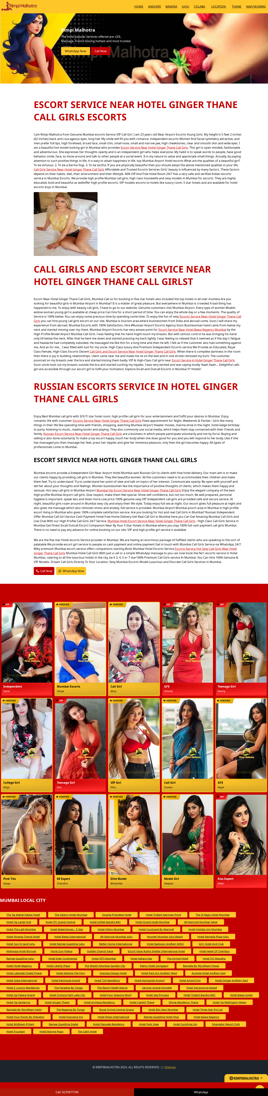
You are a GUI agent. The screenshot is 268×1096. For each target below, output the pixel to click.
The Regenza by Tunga (70, 1009)
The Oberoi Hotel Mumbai (71, 914)
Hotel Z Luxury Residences (23, 987)
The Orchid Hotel (177, 958)
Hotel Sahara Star (141, 958)
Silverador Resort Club (226, 1024)
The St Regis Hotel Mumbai (213, 914)
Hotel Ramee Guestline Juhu (67, 944)
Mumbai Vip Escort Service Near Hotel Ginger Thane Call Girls (138, 490)
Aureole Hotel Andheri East (209, 973)
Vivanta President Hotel (116, 914)
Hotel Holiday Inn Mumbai (205, 929)
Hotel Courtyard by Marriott (156, 929)
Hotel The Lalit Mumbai (21, 929)
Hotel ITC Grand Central (60, 922)
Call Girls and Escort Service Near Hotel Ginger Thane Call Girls (133, 352)
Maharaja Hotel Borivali (21, 951)
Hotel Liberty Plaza (58, 966)
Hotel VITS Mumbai (104, 958)
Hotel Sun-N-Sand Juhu (20, 944)
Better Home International (115, 944)
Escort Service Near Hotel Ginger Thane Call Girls (154, 148)
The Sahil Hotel (87, 1031)
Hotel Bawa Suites (241, 995)
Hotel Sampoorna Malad (201, 987)
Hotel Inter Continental (62, 958)
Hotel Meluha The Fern (70, 973)
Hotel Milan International (113, 1017)
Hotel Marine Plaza (51, 1031)
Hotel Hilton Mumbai (111, 929)
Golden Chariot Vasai (100, 951)
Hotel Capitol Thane (142, 1002)
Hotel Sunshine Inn (185, 1024)
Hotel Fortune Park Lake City (67, 995)
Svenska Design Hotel (113, 973)
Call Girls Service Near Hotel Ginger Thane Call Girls (69, 169)
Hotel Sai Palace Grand (20, 995)
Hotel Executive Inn (71, 1017)
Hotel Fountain (15, 1031)
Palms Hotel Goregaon (154, 966)
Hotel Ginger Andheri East (231, 980)
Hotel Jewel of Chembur (214, 951)
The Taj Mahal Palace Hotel (23, 914)
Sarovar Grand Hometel (157, 987)
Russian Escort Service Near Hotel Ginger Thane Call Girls (82, 434)
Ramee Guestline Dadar (63, 1024)
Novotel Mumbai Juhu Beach (165, 936)
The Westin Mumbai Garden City (105, 966)
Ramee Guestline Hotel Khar (161, 1017)
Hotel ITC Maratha (214, 958)
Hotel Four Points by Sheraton (25, 1017)
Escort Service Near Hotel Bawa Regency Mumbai (192, 330)
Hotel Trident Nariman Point (163, 914)
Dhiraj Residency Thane (183, 1002)
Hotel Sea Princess (157, 995)
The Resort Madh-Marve (112, 987)
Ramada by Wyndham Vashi (24, 1009)
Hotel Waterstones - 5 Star (66, 929)
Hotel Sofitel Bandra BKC (105, 922)
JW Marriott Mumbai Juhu (116, 936)
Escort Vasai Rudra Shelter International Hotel (156, 951)
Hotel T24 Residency (107, 980)
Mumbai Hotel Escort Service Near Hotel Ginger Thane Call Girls (151, 521)
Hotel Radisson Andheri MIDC (165, 944)
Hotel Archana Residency (99, 1002)
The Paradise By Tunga (68, 987)
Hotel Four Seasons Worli (115, 995)
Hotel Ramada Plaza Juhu (213, 936)
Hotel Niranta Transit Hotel (23, 936)
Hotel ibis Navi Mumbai (163, 1009)
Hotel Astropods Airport (150, 980)
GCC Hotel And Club (211, 944)
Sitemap (170, 1067)
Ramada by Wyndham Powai (201, 966)
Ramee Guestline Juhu (20, 958)
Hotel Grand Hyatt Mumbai (152, 922)
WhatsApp (201, 1092)
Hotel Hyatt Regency (19, 966)
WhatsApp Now (75, 51)
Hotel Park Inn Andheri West (159, 973)
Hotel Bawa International (70, 936)
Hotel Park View (149, 1024)
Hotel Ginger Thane (57, 1002)
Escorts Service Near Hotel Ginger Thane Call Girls (107, 421)
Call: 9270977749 (67, 1092)
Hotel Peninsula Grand (66, 980)
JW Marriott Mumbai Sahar (201, 922)
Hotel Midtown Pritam (20, 1024)
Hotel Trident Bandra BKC (199, 995)
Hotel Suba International (21, 980)
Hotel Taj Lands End (18, 922)
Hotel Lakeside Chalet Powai (24, 973)
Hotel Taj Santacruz (18, 1002)
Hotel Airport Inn (190, 980)
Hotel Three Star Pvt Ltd (207, 1009)
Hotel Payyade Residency (108, 1024)
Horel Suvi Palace (61, 951)
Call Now (101, 51)
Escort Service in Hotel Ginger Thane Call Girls (203, 360)
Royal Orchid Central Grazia (116, 1009)
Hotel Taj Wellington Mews (229, 1002)
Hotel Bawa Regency (206, 1017)
